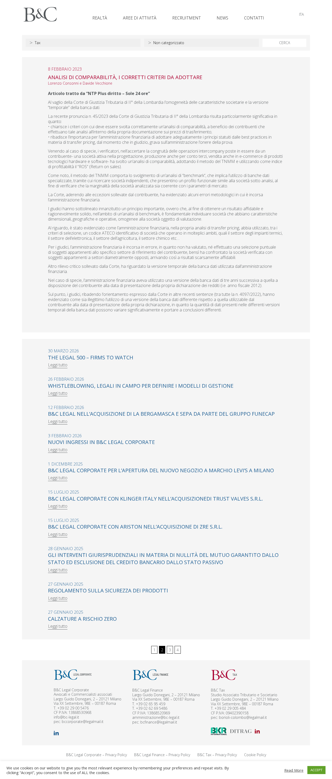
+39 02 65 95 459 (150, 703)
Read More (293, 770)
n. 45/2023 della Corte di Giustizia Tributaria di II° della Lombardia (149, 116)
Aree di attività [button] (139, 18)
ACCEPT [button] (316, 770)
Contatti (254, 18)
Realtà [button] (99, 18)
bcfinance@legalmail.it (158, 722)
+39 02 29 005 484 (230, 708)
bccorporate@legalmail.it (82, 721)
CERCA (284, 42)
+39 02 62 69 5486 (151, 708)
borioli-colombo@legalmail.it (243, 717)
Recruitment (186, 18)
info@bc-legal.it (66, 717)
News (222, 18)
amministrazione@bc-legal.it (155, 717)
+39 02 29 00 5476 (73, 708)
